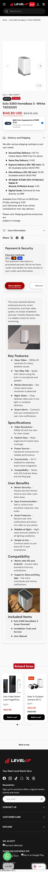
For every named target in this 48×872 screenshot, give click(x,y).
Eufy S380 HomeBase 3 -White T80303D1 (25, 20)
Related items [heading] (24, 666)
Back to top (24, 744)
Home (5, 20)
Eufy (5, 95)
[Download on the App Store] (12, 855)
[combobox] (24, 11)
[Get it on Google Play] (32, 855)
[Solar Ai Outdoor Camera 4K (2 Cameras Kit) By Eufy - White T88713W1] (36, 684)
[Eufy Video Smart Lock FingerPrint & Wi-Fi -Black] (12, 684)
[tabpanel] (24, 469)
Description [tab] (14, 285)
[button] (44, 4)
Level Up (12, 863)
